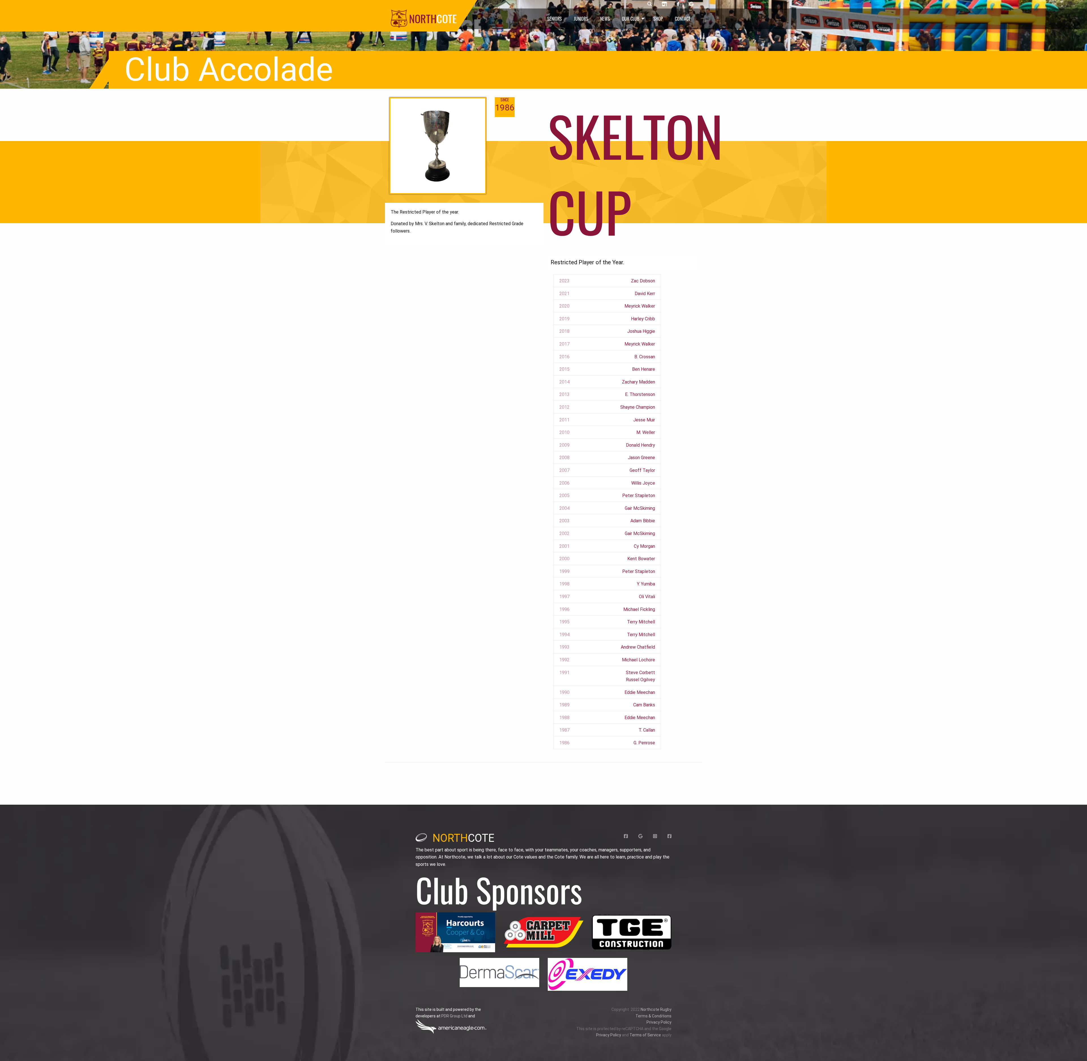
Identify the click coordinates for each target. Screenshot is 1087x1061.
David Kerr (645, 293)
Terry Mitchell (641, 622)
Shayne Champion (637, 407)
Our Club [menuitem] (630, 18)
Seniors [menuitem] (554, 18)
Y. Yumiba (646, 584)
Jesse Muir (644, 420)
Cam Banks (644, 705)
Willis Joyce (643, 483)
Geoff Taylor (642, 470)
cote (463, 838)
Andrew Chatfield (638, 647)
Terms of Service (645, 1035)
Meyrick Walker (639, 306)
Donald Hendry (640, 445)
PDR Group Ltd (454, 1016)
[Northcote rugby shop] (664, 4)
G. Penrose (644, 742)
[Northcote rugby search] (649, 4)
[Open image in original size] (455, 932)
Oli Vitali (647, 596)
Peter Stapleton (638, 495)
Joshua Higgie (641, 331)
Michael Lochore (638, 659)
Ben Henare (643, 369)
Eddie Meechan (639, 692)
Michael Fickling (639, 609)
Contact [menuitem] (682, 18)
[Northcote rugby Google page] (691, 4)
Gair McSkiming (640, 508)
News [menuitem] (605, 18)
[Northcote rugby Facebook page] (678, 4)
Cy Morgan (644, 546)
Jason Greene (641, 457)
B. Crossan (644, 356)
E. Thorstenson (640, 394)
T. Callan (647, 730)
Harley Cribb (643, 318)
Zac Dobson (643, 281)
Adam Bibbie (642, 520)
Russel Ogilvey (640, 679)
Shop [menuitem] (658, 18)
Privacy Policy (659, 1022)
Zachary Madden (638, 382)
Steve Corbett (640, 672)
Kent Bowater (641, 558)
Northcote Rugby (656, 1009)
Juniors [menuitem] (581, 18)
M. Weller (645, 432)
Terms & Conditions (653, 1016)
